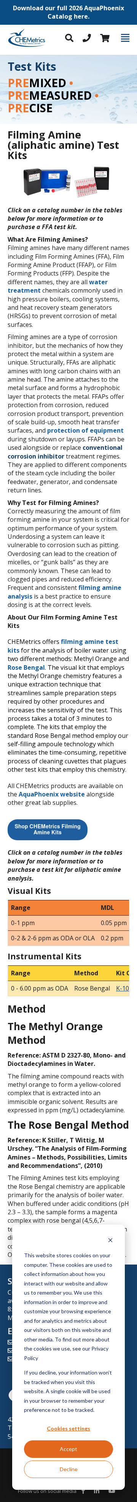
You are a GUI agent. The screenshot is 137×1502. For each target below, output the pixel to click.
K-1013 (126, 988)
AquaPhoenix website (52, 794)
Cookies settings (68, 1428)
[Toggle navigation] (125, 38)
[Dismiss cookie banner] (110, 1241)
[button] (68, 12)
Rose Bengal (26, 667)
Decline (69, 1469)
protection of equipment (85, 430)
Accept (68, 1449)
